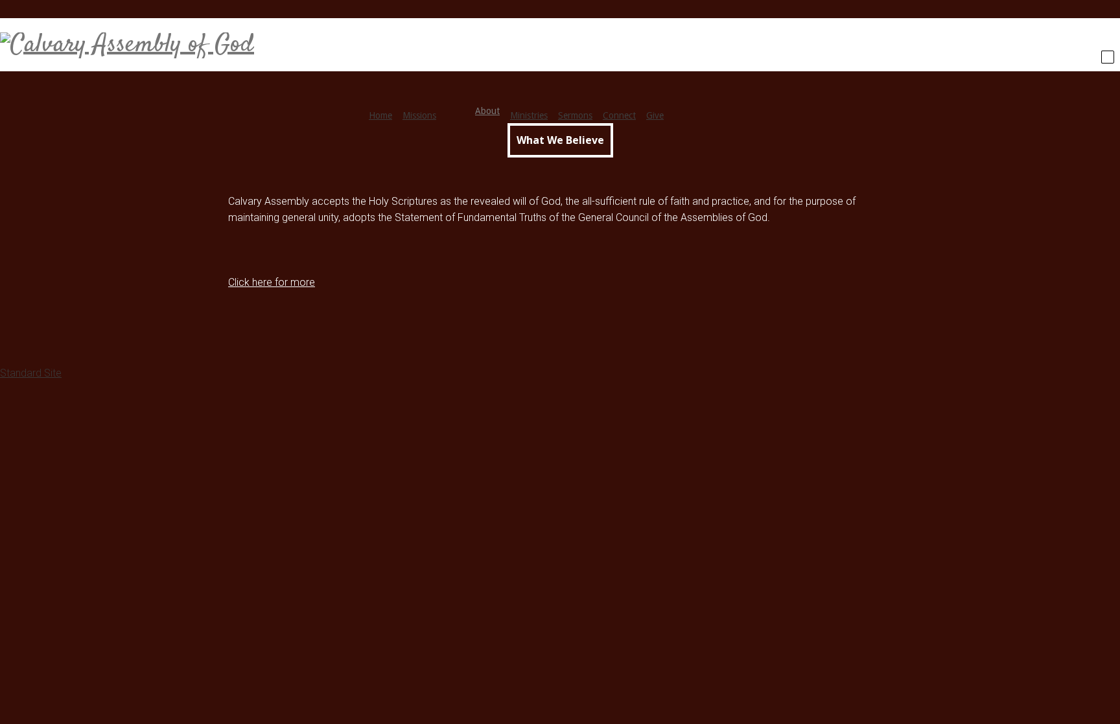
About (487, 111)
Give (655, 115)
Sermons (575, 115)
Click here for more (271, 282)
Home (380, 115)
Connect (619, 115)
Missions (419, 115)
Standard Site (31, 373)
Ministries (529, 115)
